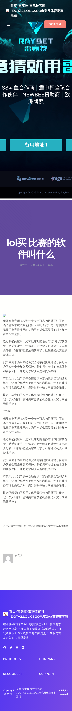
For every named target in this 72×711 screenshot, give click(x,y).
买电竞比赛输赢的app (35, 525)
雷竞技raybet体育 (58, 525)
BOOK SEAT (55, 24)
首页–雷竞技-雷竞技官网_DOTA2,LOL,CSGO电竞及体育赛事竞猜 (37, 11)
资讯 (50, 264)
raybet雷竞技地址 (13, 525)
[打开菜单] (8, 24)
